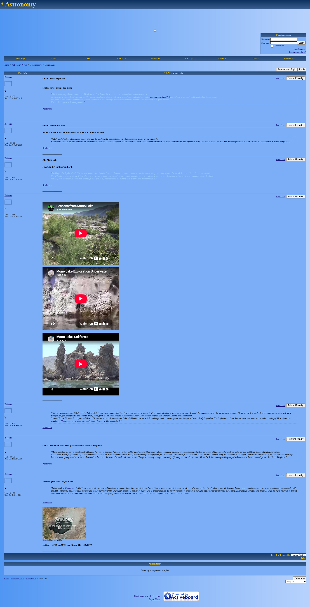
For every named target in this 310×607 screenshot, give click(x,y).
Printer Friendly (296, 78)
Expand (45, 540)
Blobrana (8, 77)
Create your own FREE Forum (147, 596)
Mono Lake (69, 488)
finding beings (68, 421)
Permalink (280, 78)
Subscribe (300, 578)
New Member (300, 49)
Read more (47, 109)
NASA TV (121, 58)
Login (301, 42)
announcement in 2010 (160, 97)
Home (6, 65)
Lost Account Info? (297, 52)
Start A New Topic (287, 69)
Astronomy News (19, 65)
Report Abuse (154, 599)
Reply (302, 69)
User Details (155, 58)
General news (36, 65)
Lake (303, 558)
